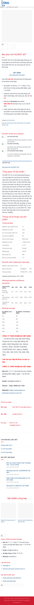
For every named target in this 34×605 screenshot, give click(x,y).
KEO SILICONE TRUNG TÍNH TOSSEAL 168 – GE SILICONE (18, 464)
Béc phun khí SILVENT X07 (18, 123)
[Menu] (31, 3)
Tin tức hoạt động (6, 452)
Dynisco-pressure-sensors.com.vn (14, 569)
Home (2, 7)
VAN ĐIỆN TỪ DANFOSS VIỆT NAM (17, 486)
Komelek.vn (6, 566)
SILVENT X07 (5, 125)
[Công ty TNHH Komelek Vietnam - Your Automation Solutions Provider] (5, 3)
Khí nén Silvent (12, 7)
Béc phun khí (8, 123)
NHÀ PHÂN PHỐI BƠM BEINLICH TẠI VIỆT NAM (18, 479)
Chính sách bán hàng (9, 581)
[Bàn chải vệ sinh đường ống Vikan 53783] (25, 510)
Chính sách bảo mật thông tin (12, 578)
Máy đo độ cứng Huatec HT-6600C (8, 520)
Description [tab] (6, 162)
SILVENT (28, 123)
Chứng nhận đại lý (6, 445)
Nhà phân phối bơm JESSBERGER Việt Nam (18, 471)
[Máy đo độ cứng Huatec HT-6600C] (8, 510)
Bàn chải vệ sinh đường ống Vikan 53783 (25, 520)
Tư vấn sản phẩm (6, 449)
